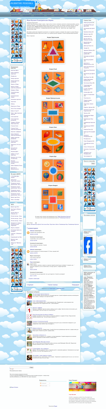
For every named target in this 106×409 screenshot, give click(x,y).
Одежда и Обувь (15, 90)
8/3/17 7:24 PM (33, 275)
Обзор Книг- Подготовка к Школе (15, 180)
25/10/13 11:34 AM (34, 234)
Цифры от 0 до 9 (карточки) (15, 154)
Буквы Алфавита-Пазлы (16, 165)
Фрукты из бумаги (15, 227)
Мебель (13, 103)
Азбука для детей (88, 22)
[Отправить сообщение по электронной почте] (35, 222)
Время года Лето (15, 206)
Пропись (86, 113)
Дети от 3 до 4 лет (47, 13)
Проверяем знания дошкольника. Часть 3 (16, 191)
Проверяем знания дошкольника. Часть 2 (16, 187)
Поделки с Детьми (88, 107)
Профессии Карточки (37, 328)
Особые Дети (87, 92)
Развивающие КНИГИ (89, 125)
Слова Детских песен (89, 143)
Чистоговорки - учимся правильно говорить (42, 355)
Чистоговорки (87, 156)
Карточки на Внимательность (15, 168)
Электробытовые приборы (15, 93)
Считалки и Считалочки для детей (40, 321)
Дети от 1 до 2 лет (25, 13)
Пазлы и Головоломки (89, 94)
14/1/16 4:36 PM (33, 240)
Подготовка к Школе (54, 224)
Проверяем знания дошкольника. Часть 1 (16, 184)
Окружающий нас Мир (16, 237)
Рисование (86, 138)
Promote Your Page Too (88, 254)
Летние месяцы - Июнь (16, 216)
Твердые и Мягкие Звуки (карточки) (15, 123)
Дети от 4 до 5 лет (58, 13)
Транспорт (13, 101)
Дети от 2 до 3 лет (36, 13)
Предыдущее (75, 284)
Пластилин (86, 98)
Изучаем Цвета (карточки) (14, 141)
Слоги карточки (14, 116)
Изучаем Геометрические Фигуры (15, 162)
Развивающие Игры (63, 224)
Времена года (87, 34)
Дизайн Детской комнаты (87, 43)
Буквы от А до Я (14, 110)
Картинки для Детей (88, 59)
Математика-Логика (15, 15)
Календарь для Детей (89, 56)
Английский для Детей (39, 15)
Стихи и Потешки (88, 146)
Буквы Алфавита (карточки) (15, 73)
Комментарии (44, 385)
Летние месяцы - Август (16, 220)
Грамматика (86, 36)
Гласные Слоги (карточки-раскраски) (16, 129)
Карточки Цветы (14, 70)
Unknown (32, 230)
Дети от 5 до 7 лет (69, 13)
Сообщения (43, 383)
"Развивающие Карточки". (65, 217)
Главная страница (53, 284)
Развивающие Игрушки (59, 15)
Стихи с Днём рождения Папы (39, 300)
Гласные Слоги (14, 125)
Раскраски (49, 15)
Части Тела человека (16, 108)
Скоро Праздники (88, 141)
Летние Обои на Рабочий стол (39, 335)
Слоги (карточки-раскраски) (15, 119)
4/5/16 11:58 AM (33, 269)
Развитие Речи (87, 129)
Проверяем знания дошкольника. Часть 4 (16, 194)
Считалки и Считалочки (89, 149)
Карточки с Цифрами (37, 307)
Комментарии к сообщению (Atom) (56, 288)
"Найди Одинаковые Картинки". (64, 216)
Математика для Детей (36, 224)
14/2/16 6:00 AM (33, 246)
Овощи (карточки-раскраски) (15, 81)
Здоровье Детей (88, 13)
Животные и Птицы (15, 106)
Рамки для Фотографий (89, 131)
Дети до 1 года (14, 13)
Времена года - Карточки (14, 240)
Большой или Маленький (14, 148)
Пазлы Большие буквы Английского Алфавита (43, 314)
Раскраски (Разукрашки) (87, 136)
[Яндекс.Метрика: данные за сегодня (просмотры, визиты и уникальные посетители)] (14, 387)
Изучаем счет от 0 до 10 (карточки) (16, 158)
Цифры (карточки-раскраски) (15, 138)
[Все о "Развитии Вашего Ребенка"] (88, 253)
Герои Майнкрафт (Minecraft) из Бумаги (41, 341)
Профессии (13, 76)
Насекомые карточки (16, 99)
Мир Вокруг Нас (78, 13)
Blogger (55, 406)
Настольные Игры (45, 224)
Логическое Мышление (89, 70)
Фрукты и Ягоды (15, 84)
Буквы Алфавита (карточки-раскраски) (16, 134)
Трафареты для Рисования (87, 153)
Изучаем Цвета (14, 151)
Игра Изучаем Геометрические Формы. (40, 20)
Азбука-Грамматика (27, 15)
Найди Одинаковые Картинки (86, 15)
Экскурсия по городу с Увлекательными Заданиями (16, 224)
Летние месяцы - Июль (16, 218)
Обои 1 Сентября (15, 199)
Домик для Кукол (88, 45)
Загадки (85, 48)
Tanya (31, 262)
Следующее (30, 284)
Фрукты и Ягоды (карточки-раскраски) (16, 87)
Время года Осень (15, 197)
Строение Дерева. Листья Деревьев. (41, 348)
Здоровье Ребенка (88, 50)
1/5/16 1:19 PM (33, 259)
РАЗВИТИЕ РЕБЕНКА (21, 3)
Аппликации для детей (89, 28)
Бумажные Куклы (88, 31)
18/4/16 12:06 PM (33, 253)
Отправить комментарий (34, 278)
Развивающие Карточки (72, 15)
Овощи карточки (15, 78)
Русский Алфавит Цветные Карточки (41, 294)
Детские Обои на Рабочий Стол (88, 39)
